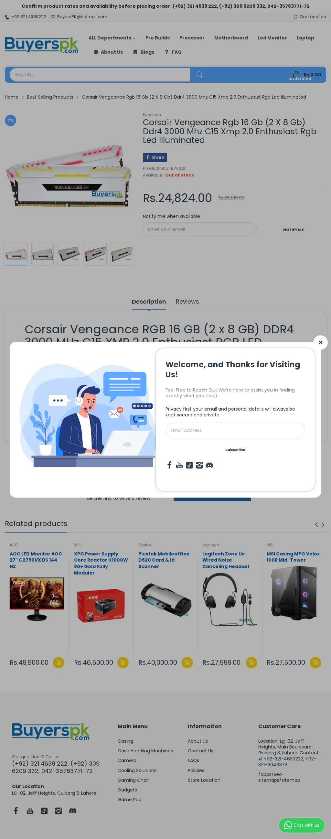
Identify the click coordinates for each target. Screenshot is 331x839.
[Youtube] (179, 465)
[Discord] (209, 465)
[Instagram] (199, 465)
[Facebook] (169, 465)
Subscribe (235, 449)
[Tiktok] (189, 465)
